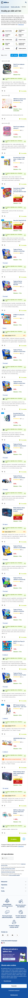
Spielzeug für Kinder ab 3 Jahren (8, 868)
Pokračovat (21, 24)
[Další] (24, 839)
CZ (4, 942)
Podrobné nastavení (14, 990)
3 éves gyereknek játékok (14, 875)
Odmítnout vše (14, 995)
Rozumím (14, 986)
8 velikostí (5, 655)
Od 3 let (24, 7)
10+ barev (5, 524)
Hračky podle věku (15, 7)
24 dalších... (14, 839)
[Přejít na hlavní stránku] (5, 2)
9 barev (4, 328)
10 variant (5, 263)
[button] (14, 881)
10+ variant (5, 788)
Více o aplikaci (7, 959)
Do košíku (23, 91)
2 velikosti (5, 718)
